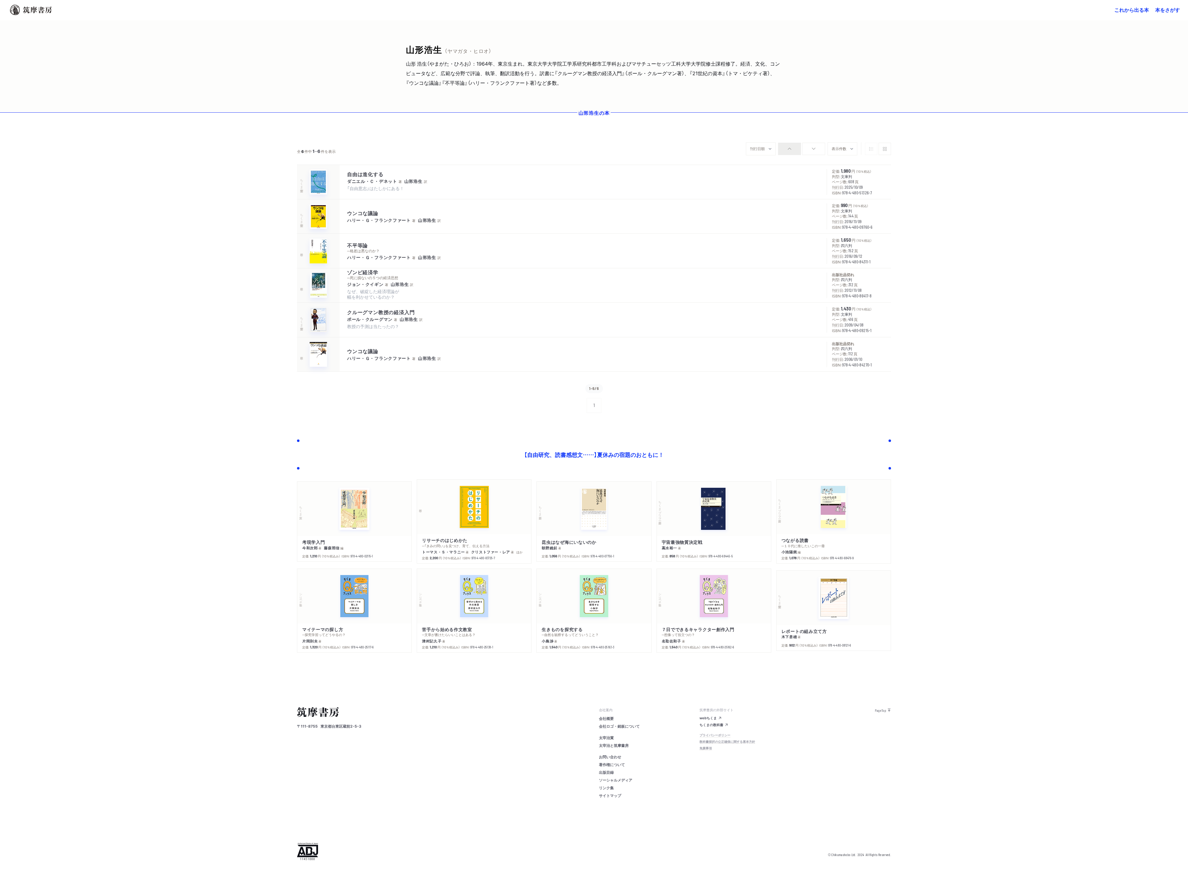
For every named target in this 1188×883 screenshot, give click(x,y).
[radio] (789, 149)
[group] (801, 148)
